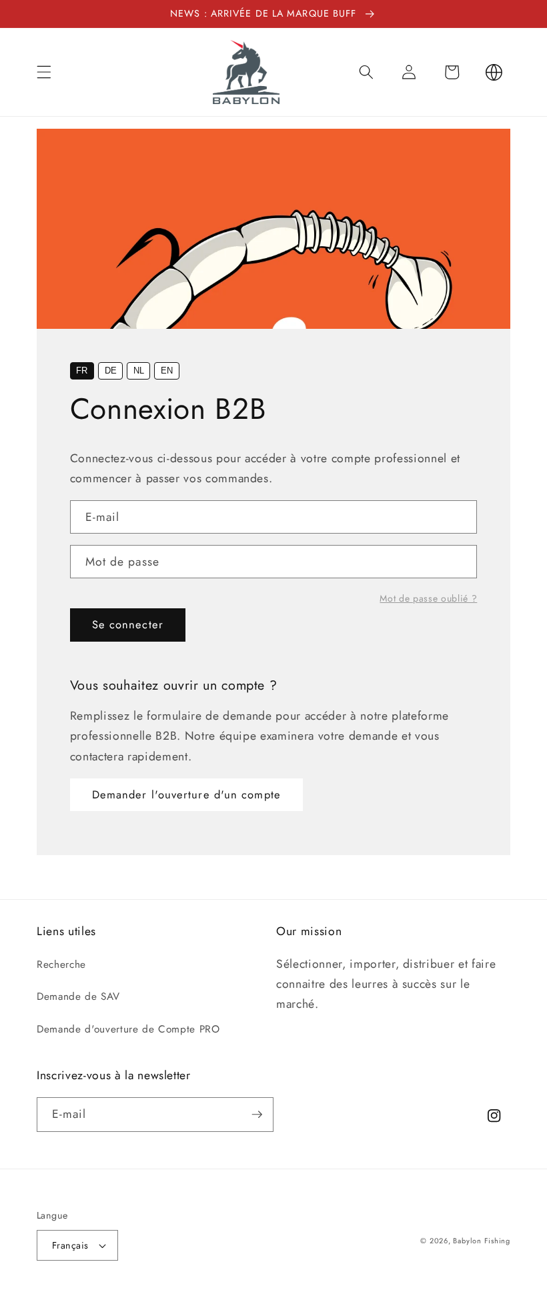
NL (138, 371)
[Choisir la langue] (494, 72)
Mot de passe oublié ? (428, 598)
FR (81, 371)
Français (70, 1245)
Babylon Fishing (481, 1240)
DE (111, 371)
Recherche (61, 964)
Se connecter (127, 624)
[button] (44, 72)
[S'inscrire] (257, 1114)
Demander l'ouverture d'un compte (186, 794)
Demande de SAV (78, 996)
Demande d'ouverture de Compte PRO (128, 1029)
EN (167, 371)
